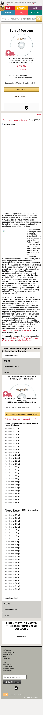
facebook (17, 108)
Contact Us (6, 658)
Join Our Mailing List (12, 682)
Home (8, 8)
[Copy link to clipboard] (26, 108)
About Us (6, 656)
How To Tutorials (8, 668)
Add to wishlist (19, 96)
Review (6, 372)
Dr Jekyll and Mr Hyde (19, 338)
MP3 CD (6, 361)
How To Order (7, 666)
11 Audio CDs (21, 70)
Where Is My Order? (9, 652)
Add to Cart (21, 89)
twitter (22, 108)
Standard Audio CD (11, 367)
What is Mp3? (7, 665)
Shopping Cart (7, 654)
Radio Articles (7, 670)
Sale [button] (35, 8)
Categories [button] (21, 8)
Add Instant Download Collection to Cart (22, 414)
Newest (8, 13)
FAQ (21, 13)
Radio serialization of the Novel (16, 120)
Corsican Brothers (25, 340)
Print (39, 114)
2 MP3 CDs (21, 66)
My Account (10, 4)
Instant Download (10, 355)
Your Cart (35, 13)
